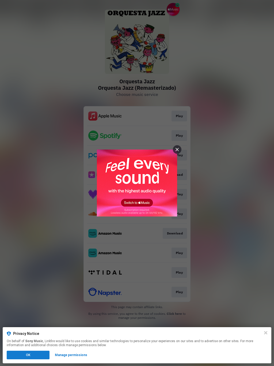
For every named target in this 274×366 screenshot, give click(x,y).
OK (28, 355)
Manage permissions (71, 355)
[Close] (265, 332)
